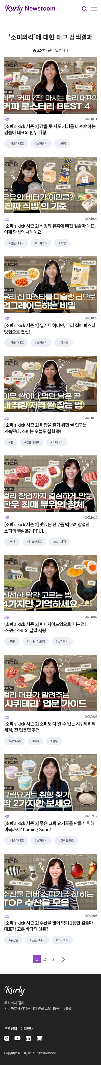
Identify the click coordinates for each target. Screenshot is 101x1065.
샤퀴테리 (15, 741)
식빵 (63, 243)
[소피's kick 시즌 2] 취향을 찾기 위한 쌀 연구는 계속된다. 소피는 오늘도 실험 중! (45, 428)
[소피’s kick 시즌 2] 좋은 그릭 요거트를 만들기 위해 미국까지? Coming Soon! (49, 826)
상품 (7, 119)
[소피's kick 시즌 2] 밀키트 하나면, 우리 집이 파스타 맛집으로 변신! (49, 328)
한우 (13, 541)
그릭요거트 (67, 840)
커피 (63, 143)
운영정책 (10, 1028)
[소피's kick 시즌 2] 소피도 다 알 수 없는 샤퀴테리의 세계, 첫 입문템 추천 (49, 727)
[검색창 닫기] (84, 9)
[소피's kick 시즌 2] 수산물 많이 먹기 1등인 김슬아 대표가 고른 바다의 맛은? (48, 926)
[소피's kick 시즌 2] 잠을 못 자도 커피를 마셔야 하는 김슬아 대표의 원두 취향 (49, 129)
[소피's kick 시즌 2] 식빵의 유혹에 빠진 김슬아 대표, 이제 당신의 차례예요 (49, 229)
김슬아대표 (17, 143)
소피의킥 (42, 143)
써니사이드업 (36, 641)
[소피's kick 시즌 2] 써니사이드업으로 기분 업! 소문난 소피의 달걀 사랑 (45, 627)
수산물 (14, 940)
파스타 (64, 342)
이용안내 (26, 1028)
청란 (13, 641)
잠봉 (55, 741)
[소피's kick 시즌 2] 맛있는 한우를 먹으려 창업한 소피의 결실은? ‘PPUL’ (46, 527)
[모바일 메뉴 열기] (94, 9)
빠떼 (36, 741)
